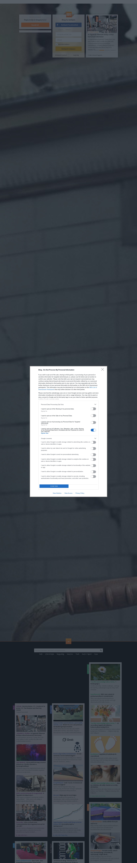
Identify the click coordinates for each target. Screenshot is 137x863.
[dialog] (68, 431)
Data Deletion (57, 493)
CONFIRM (54, 486)
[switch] (93, 408)
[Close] (103, 370)
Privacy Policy (80, 493)
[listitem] (68, 404)
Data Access (68, 493)
